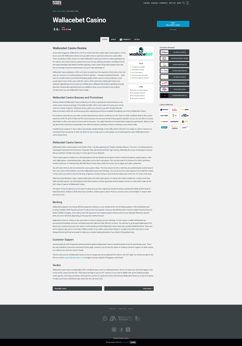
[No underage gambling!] (105, 318)
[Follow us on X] (128, 329)
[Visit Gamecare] (137, 318)
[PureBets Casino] (184, 109)
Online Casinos (61, 11)
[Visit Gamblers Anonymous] (112, 318)
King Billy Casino (60, 288)
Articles (172, 3)
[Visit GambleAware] (125, 318)
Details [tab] (137, 39)
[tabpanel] (103, 163)
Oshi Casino (147, 288)
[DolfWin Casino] (164, 127)
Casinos (147, 3)
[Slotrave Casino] (164, 109)
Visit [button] (173, 24)
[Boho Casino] (174, 127)
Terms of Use (122, 308)
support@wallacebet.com (74, 258)
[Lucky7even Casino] (184, 127)
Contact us (112, 308)
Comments (163, 3)
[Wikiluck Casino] (174, 115)
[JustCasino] (174, 121)
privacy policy (125, 342)
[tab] (113, 39)
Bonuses (154, 3)
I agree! (132, 342)
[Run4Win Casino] (164, 115)
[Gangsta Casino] (184, 115)
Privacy (130, 308)
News (179, 3)
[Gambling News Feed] (114, 329)
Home (54, 11)
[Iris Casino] (174, 109)
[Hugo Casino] (184, 121)
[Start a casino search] (183, 3)
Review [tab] (104, 39)
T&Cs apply (173, 29)
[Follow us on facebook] (121, 329)
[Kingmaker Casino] (164, 121)
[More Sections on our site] (187, 3)
